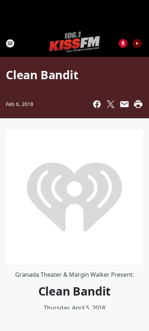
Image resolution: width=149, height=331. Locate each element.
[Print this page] (138, 104)
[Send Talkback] (123, 43)
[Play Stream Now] (137, 43)
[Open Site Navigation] (10, 43)
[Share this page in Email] (124, 104)
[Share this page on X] (111, 104)
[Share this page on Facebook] (97, 104)
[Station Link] (74, 43)
